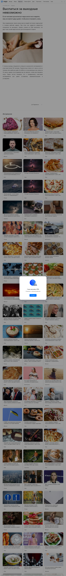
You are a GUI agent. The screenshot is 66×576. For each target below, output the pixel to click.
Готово (33, 295)
